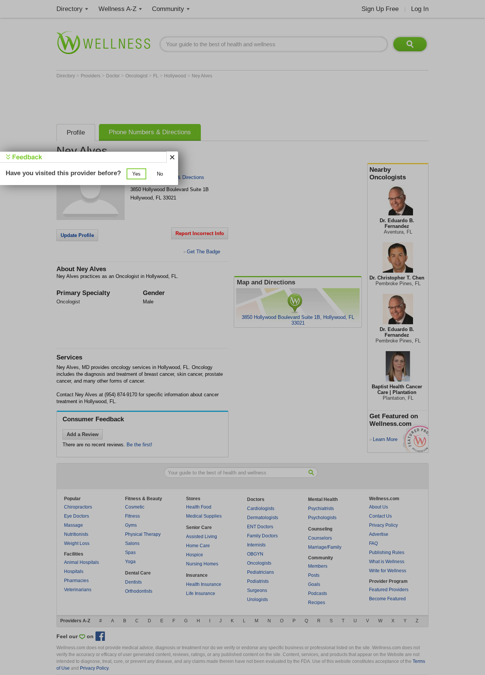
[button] (136, 173)
